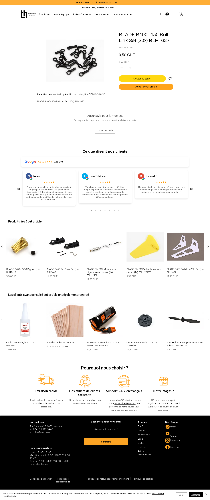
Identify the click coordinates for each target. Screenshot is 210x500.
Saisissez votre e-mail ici (105, 429)
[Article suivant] (208, 246)
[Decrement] (121, 67)
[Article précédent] (2, 246)
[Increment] (131, 67)
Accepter (195, 494)
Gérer (181, 494)
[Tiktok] (167, 427)
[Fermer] (206, 495)
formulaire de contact (125, 403)
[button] (44, 14)
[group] (105, 254)
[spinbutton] (126, 67)
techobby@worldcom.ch (41, 432)
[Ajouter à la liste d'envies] (170, 78)
